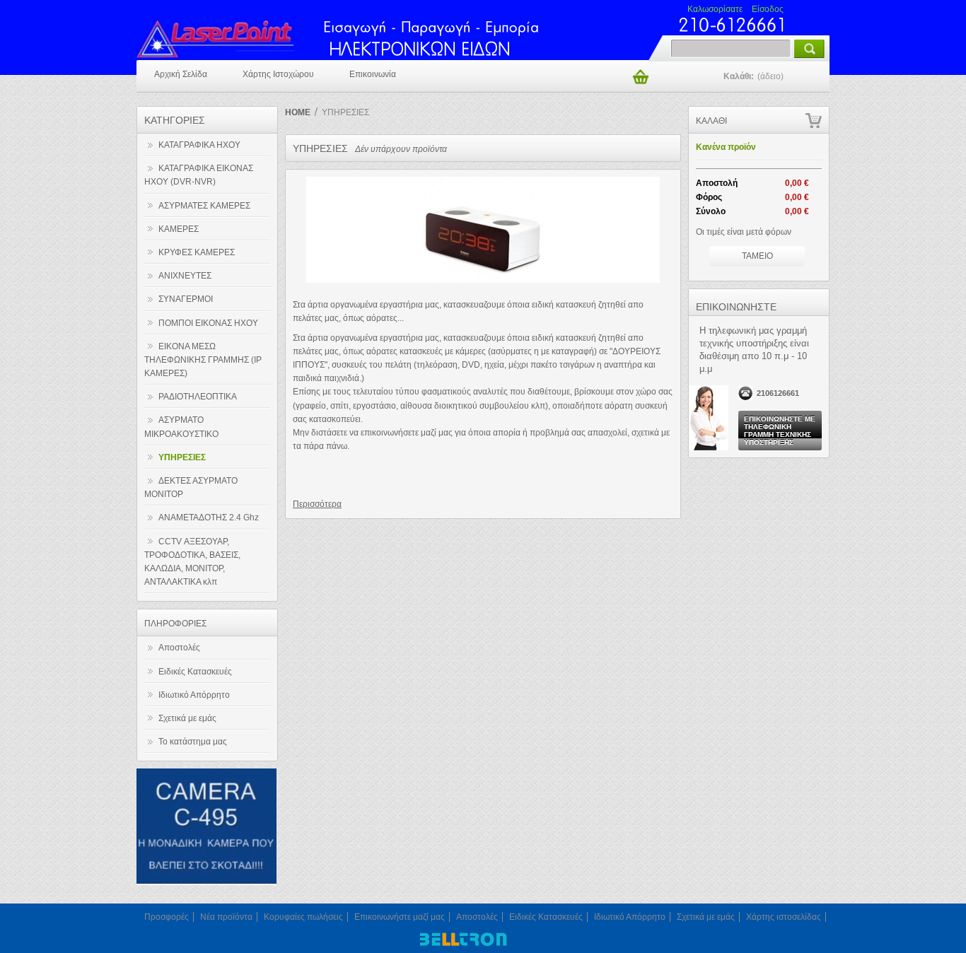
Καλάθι (711, 121)
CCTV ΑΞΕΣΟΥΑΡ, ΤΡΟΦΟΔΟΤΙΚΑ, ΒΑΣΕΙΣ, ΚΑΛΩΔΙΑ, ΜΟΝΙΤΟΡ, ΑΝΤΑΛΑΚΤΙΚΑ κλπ (192, 562)
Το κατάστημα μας (192, 742)
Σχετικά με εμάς (187, 718)
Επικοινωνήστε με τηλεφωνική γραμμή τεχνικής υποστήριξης (779, 430)
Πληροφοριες (175, 623)
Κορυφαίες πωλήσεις (303, 917)
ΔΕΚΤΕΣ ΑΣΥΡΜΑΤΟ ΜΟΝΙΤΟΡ (191, 487)
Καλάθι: (753, 76)
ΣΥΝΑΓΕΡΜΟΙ (185, 299)
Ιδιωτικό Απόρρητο (194, 695)
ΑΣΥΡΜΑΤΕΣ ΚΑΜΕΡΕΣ (204, 206)
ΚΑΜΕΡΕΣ (178, 229)
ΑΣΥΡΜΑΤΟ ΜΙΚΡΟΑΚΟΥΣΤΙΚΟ (181, 426)
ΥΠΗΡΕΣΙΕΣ (182, 457)
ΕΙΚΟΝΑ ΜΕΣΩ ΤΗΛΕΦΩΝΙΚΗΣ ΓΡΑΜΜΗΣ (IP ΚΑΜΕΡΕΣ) (203, 359)
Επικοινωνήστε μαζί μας (399, 917)
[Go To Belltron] (462, 946)
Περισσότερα (317, 504)
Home (297, 112)
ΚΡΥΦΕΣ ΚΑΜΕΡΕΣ (196, 252)
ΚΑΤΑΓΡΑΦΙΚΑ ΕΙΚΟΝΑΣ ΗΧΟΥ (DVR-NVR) (198, 175)
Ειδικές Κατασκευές (195, 672)
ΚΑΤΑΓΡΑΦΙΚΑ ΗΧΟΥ (199, 145)
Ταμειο (757, 256)
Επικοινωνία (372, 74)
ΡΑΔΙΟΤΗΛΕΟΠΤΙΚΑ (197, 397)
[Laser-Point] (233, 35)
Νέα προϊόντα (226, 917)
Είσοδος (768, 9)
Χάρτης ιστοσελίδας (783, 917)
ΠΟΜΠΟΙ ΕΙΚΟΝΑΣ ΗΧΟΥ (208, 323)
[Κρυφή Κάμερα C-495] (206, 882)
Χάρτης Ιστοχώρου (278, 74)
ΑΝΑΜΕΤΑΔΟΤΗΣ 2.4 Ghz (208, 517)
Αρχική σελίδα (180, 74)
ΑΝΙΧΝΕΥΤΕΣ (184, 276)
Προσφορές (166, 917)
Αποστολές (179, 648)
